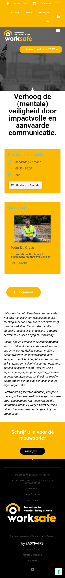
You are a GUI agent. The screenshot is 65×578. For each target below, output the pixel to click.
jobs (47, 21)
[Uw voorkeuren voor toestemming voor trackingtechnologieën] (58, 571)
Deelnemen (32, 488)
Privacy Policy (32, 549)
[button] (58, 30)
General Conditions (32, 555)
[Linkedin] (32, 569)
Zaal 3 (19, 175)
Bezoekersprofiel (32, 500)
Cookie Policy (32, 560)
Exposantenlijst (32, 483)
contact (29, 13)
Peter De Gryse (22, 248)
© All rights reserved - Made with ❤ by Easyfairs (32, 536)
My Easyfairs (44, 13)
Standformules (32, 494)
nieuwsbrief (14, 13)
